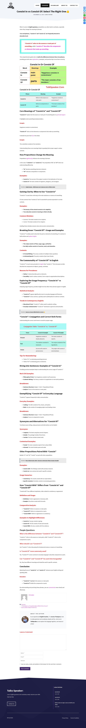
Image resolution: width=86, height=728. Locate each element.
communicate (52, 587)
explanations (35, 59)
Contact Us (74, 5)
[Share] (84, 23)
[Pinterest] (84, 18)
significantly (29, 158)
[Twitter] (84, 10)
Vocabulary (55, 5)
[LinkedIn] (84, 20)
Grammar (45, 5)
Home (37, 5)
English (41, 264)
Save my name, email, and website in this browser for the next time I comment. (41, 664)
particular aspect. (61, 115)
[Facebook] (84, 8)
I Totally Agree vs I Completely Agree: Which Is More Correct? (34, 606)
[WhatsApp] (84, 15)
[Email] (84, 13)
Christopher (48, 14)
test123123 (57, 692)
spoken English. (33, 236)
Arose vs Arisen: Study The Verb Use (29, 607)
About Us (64, 5)
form (33, 135)
